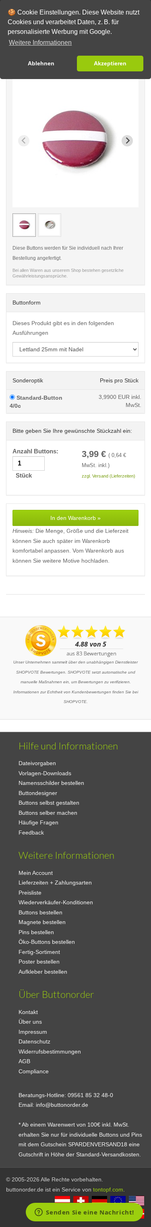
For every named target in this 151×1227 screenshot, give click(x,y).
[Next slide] (127, 140)
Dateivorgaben (37, 763)
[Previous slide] (23, 140)
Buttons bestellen (40, 912)
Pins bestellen (36, 932)
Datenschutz (34, 1041)
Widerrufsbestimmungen (50, 1051)
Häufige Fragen (38, 822)
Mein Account (36, 873)
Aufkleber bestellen (43, 971)
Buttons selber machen (48, 813)
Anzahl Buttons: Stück (36, 463)
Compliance (34, 1071)
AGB (24, 1061)
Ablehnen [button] (41, 63)
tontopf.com (108, 1189)
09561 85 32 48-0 (90, 1095)
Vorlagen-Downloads (45, 773)
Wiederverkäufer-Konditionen (56, 902)
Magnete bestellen (42, 922)
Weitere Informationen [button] (40, 42)
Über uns (30, 1021)
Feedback (31, 832)
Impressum (33, 1032)
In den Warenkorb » (75, 518)
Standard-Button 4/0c (36, 401)
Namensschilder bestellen (51, 783)
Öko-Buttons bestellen (47, 942)
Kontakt (28, 1012)
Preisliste (30, 892)
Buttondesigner (38, 793)
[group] (24, 225)
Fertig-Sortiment (39, 952)
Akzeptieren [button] (110, 63)
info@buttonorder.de (62, 1105)
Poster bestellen (39, 961)
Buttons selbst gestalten (49, 802)
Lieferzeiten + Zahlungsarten (55, 882)
